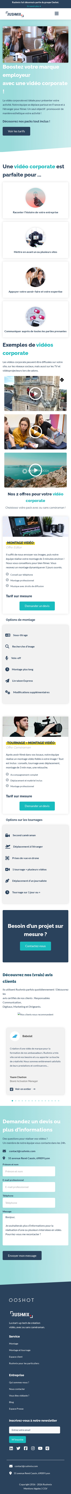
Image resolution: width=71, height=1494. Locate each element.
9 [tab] (38, 1101)
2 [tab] (15, 1101)
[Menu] (56, 13)
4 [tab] (22, 1101)
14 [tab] (55, 1101)
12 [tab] (48, 1101)
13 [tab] (52, 1101)
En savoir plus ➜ (34, 6)
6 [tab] (29, 1101)
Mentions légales (32, 1488)
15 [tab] (58, 1101)
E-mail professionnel (13, 1180)
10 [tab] (42, 1101)
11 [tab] (45, 1101)
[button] (35, 393)
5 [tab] (25, 1101)
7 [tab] (32, 1101)
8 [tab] (35, 1101)
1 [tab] (12, 1101)
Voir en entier (23, 1088)
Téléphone (8, 1195)
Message (7, 1211)
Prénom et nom (10, 1164)
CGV (44, 1488)
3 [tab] (19, 1101)
